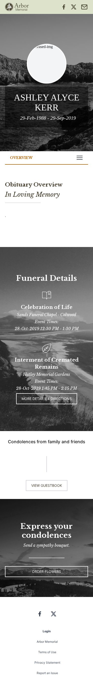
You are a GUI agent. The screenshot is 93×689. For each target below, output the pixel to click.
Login (47, 631)
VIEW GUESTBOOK (46, 485)
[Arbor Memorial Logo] (17, 7)
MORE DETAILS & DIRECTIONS (47, 398)
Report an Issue (47, 673)
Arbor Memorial (47, 641)
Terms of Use (47, 652)
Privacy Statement (47, 662)
